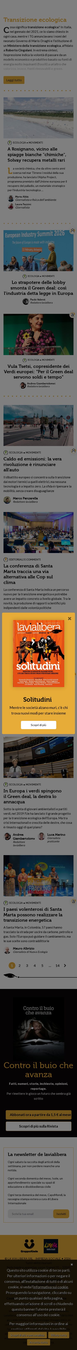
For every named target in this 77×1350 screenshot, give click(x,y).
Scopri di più (38, 725)
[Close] (69, 618)
